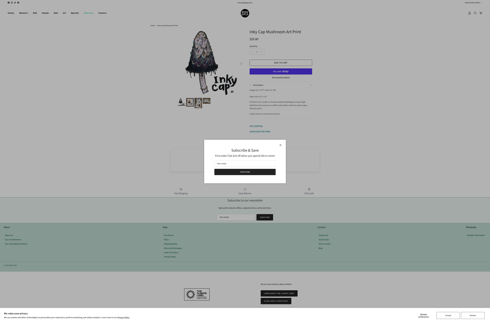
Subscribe (245, 172)
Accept (448, 315)
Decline (473, 315)
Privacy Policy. (123, 317)
